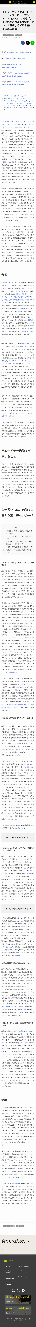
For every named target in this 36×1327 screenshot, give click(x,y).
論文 (11, 464)
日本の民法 (20, 746)
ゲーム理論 (20, 1031)
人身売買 (19, 699)
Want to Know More (23, 1266)
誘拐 (22, 308)
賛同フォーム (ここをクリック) (14, 96)
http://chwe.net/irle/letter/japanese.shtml (18, 52)
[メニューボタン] (34, 2)
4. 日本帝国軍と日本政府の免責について (19, 547)
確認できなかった (22, 684)
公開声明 (4, 416)
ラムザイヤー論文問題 (9, 34)
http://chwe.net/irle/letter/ (15, 58)
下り (25, 142)
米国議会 (9, 364)
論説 (25, 1009)
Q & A (5, 98)
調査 (20, 924)
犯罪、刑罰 (24, 1043)
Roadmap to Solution (9, 1271)
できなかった (7, 947)
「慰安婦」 (5, 282)
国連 (4, 361)
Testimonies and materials (10, 1283)
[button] (23, 43)
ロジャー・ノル (25, 103)
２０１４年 (5, 1007)
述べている (14, 652)
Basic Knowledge (23, 1277)
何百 (15, 303)
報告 (28, 873)
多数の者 (22, 107)
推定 (29, 320)
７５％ (15, 320)
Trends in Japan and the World (10, 1277)
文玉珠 (27, 767)
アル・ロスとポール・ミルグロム (15, 101)
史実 (19, 311)
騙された (21, 828)
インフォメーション (17, 98)
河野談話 (24, 343)
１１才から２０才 (10, 291)
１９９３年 (27, 1004)
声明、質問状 (18, 34)
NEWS (20, 1271)
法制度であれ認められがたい (18, 704)
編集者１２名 (11, 107)
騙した (6, 162)
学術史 (24, 331)
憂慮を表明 (12, 1174)
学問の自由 (15, 1183)
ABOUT (7, 1266)
